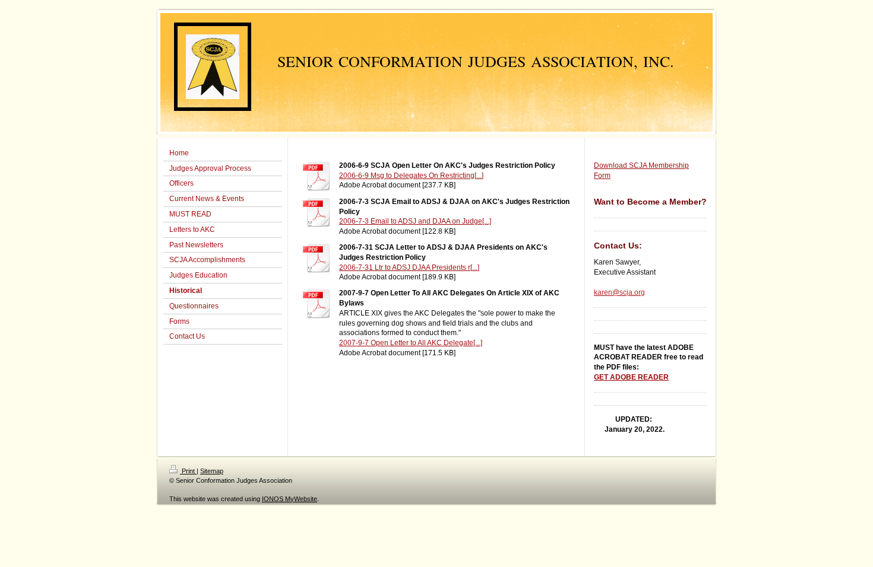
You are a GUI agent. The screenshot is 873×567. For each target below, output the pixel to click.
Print (188, 470)
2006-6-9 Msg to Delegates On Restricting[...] (411, 175)
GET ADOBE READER (631, 377)
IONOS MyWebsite (289, 498)
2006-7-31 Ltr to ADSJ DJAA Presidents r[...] (409, 267)
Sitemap (211, 470)
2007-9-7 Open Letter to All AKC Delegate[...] (410, 343)
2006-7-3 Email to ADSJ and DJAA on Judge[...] (415, 221)
